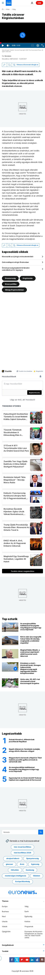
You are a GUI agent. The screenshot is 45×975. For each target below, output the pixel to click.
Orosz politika (10, 284)
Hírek (8, 9)
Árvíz (22, 864)
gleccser (9, 864)
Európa (4, 906)
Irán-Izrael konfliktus (22, 847)
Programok (29, 926)
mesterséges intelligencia (15, 876)
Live (39, 3)
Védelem (36, 876)
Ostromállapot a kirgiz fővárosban (15, 262)
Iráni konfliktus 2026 (22, 853)
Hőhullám (15, 870)
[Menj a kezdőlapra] (9, 3)
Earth (27, 911)
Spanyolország (32, 859)
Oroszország (10, 278)
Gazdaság (30, 870)
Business (5, 911)
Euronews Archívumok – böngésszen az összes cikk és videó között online (34, 934)
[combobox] (22, 832)
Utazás (4, 922)
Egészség (35, 864)
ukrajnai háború (12, 859)
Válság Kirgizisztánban (14, 290)
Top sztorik (10, 619)
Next (4, 916)
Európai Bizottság (22, 882)
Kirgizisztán (28, 278)
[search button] (40, 832)
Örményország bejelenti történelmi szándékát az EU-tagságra (16, 269)
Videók (4, 926)
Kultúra (27, 922)
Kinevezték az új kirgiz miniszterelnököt (17, 257)
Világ (14, 9)
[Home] (2, 9)
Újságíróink (6, 931)
